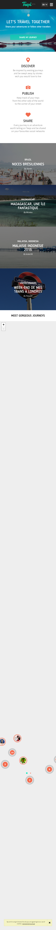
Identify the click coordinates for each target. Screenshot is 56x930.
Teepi (28, 4)
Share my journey (28, 37)
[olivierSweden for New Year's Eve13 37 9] (17, 738)
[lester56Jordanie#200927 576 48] (23, 760)
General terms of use (28, 924)
